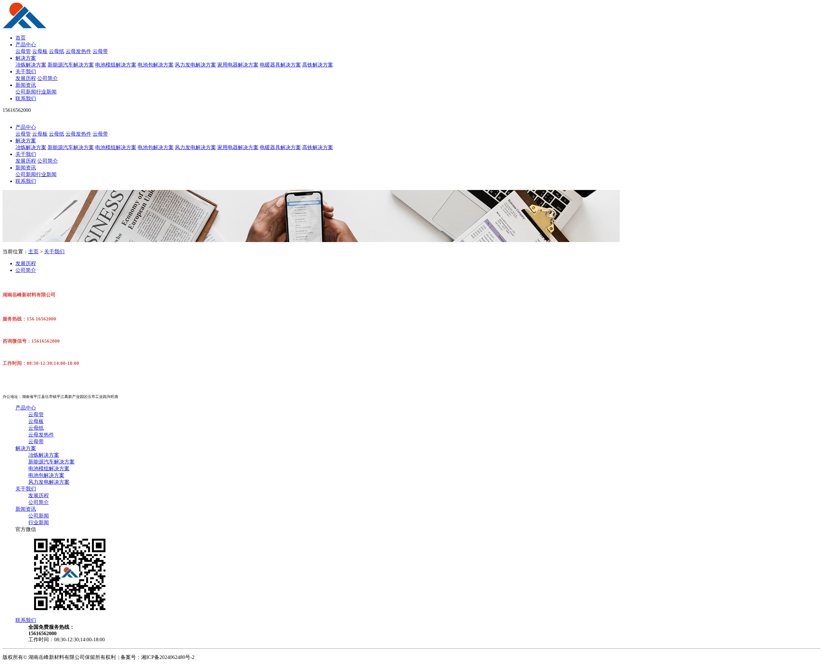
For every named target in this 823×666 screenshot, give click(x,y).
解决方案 (25, 58)
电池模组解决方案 (115, 65)
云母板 (40, 51)
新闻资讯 (25, 85)
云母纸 (56, 51)
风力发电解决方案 (195, 65)
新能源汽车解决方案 (71, 65)
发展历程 (25, 78)
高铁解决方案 (317, 65)
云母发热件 (78, 51)
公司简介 (47, 78)
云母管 (23, 51)
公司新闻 (25, 91)
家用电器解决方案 (237, 65)
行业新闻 (46, 91)
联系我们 (25, 98)
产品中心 (25, 44)
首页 (20, 37)
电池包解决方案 (156, 65)
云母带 (100, 51)
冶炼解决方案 (30, 65)
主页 (33, 251)
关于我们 (25, 71)
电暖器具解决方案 (280, 65)
